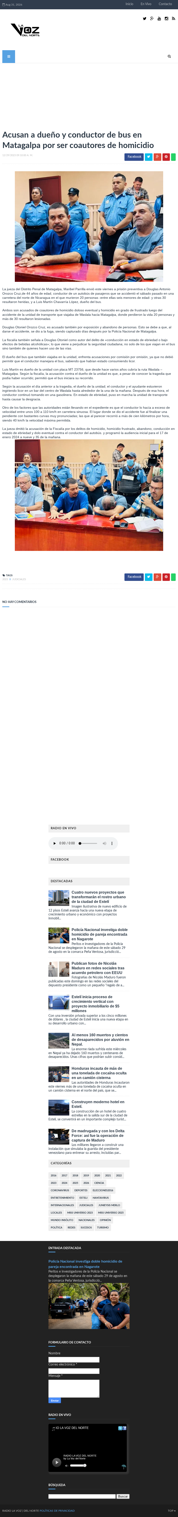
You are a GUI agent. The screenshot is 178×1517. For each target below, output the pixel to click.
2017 (64, 1175)
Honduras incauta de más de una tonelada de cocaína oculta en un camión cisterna (99, 1073)
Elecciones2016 (103, 1190)
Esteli (83, 1198)
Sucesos (86, 1227)
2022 (119, 1175)
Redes (71, 1227)
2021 (108, 1175)
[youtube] (159, 18)
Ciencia (99, 1183)
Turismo (103, 1227)
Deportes (80, 1190)
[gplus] (152, 18)
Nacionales (87, 1220)
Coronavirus (60, 1190)
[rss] (173, 18)
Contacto (165, 4)
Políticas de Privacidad (57, 1510)
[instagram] (166, 18)
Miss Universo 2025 (111, 1212)
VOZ (19, 1510)
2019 (86, 1175)
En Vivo (146, 4)
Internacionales (62, 1205)
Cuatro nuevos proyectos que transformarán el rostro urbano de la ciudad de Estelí (99, 897)
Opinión (105, 1220)
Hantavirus (101, 1198)
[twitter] (144, 18)
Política (56, 1227)
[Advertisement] (37, 95)
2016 (53, 1175)
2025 (75, 1183)
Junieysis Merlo (109, 1205)
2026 (86, 1183)
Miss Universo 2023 (80, 1212)
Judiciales (19, 579)
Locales (56, 1212)
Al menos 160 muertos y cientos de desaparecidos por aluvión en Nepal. (100, 1039)
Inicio (129, 4)
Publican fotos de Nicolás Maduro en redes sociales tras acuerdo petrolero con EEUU (98, 968)
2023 (5, 579)
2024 (64, 1183)
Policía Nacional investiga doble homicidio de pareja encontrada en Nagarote (100, 934)
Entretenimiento (62, 1198)
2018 (75, 1175)
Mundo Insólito (62, 1220)
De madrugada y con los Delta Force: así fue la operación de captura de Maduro (98, 1135)
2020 (97, 1175)
